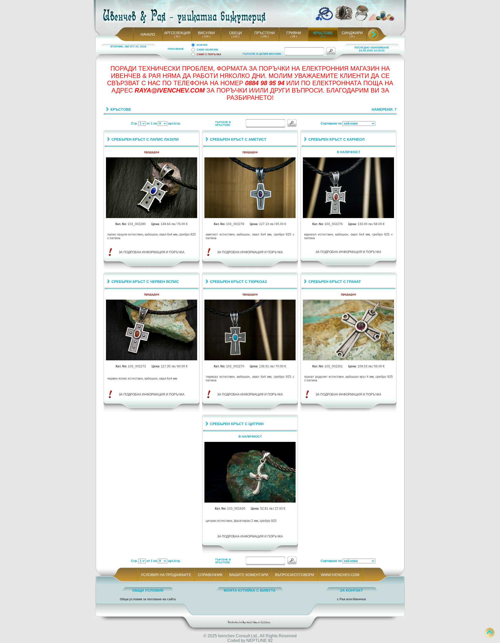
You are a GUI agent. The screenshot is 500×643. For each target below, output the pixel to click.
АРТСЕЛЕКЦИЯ (177, 33)
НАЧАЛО (148, 34)
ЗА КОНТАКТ (351, 590)
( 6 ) (352, 36)
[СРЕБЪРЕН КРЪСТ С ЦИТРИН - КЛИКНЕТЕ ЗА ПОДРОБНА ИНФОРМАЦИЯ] (250, 501)
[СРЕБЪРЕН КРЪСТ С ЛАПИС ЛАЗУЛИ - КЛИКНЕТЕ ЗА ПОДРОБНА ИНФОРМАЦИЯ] (151, 217)
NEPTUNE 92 (259, 640)
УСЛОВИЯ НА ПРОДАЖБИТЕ (166, 575)
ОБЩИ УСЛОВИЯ (147, 590)
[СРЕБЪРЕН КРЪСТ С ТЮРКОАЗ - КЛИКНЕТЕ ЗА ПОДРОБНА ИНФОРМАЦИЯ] (250, 359)
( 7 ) (323, 36)
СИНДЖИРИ (352, 33)
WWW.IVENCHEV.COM (340, 575)
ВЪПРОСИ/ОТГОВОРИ (294, 575)
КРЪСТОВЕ (323, 33)
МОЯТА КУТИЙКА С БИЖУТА (250, 590)
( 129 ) (206, 36)
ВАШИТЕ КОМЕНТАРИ (248, 575)
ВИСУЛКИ (206, 33)
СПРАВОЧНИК (210, 575)
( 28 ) (293, 36)
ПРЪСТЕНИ (264, 33)
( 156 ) (264, 36)
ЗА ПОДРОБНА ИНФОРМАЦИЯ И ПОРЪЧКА (151, 252)
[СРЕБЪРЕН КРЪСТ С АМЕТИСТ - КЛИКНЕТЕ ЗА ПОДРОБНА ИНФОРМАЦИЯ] (250, 217)
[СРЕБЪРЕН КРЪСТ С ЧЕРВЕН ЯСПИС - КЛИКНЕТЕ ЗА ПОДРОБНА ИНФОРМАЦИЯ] (151, 359)
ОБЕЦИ (235, 33)
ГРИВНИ (293, 33)
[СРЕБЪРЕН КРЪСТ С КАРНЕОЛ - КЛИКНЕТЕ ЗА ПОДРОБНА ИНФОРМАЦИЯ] (348, 217)
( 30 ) (177, 36)
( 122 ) (235, 36)
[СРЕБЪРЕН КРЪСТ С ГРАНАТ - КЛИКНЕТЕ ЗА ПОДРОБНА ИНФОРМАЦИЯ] (348, 359)
